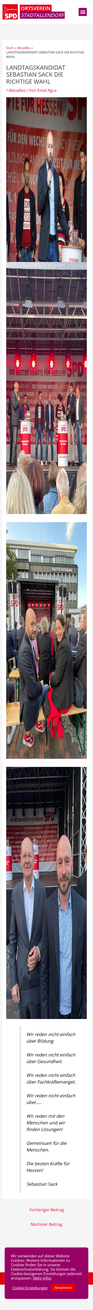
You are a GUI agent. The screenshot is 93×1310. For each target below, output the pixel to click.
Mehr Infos (42, 1278)
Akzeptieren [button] (63, 1287)
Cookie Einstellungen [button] (30, 1288)
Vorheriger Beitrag (46, 1210)
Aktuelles (17, 90)
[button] (83, 12)
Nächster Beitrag (46, 1224)
